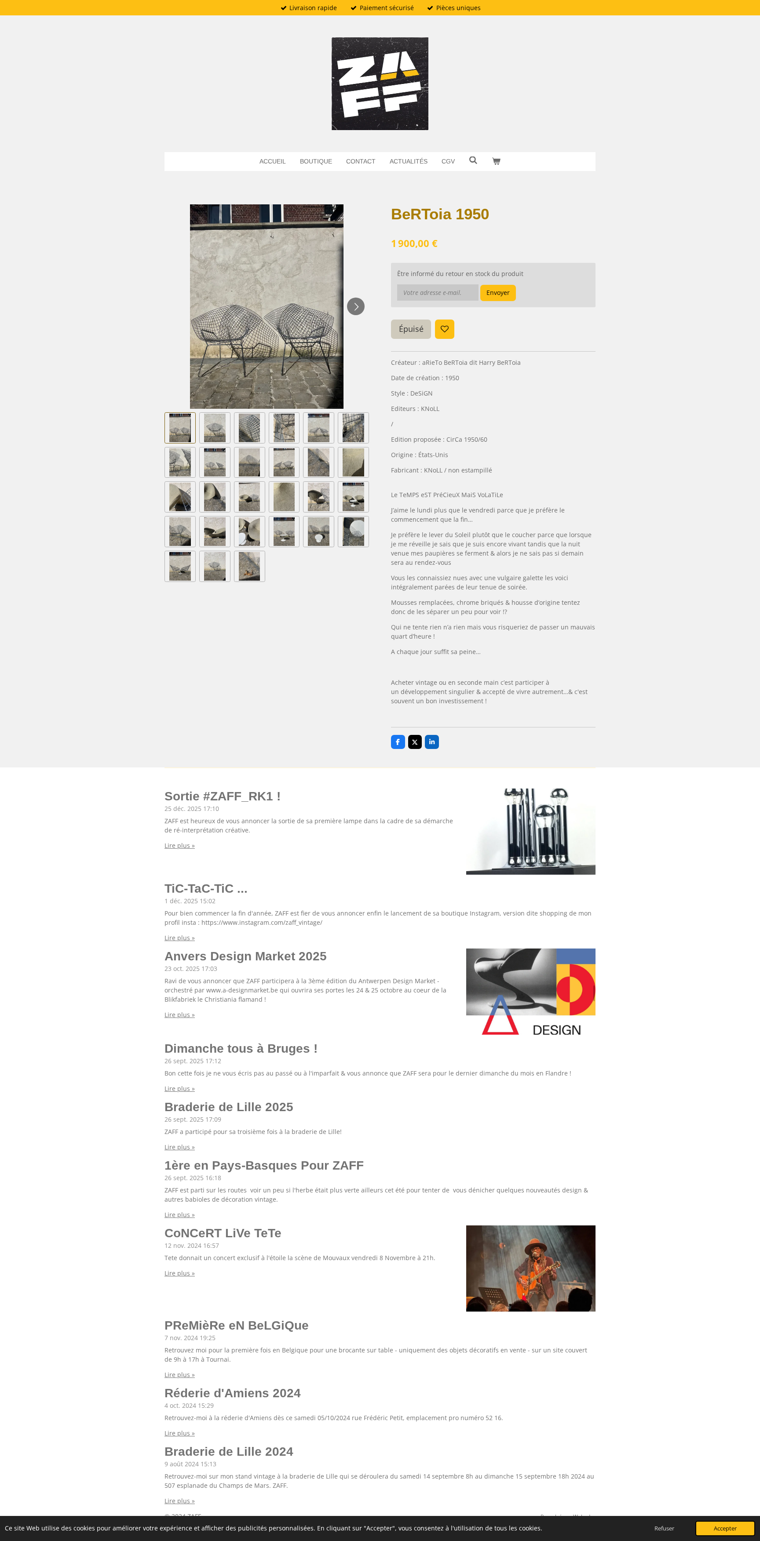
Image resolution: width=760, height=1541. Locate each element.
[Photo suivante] (356, 306)
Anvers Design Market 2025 (245, 956)
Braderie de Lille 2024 (228, 1451)
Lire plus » (179, 845)
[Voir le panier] (496, 161)
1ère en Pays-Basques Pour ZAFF (264, 1165)
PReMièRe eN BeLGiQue (236, 1325)
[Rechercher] (473, 160)
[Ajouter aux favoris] (444, 329)
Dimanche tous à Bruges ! (241, 1048)
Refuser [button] (664, 1528)
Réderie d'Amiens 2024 (232, 1393)
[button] (180, 427)
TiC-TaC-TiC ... (206, 888)
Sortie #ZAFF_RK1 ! (222, 796)
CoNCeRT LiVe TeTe (222, 1233)
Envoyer (498, 292)
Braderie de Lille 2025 (228, 1107)
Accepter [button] (725, 1528)
